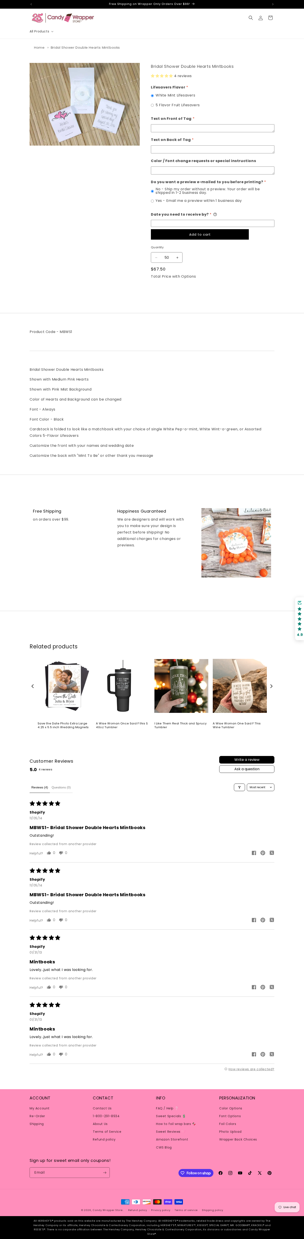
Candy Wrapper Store (107, 1210)
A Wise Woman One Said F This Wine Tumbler (237, 726)
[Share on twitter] (271, 853)
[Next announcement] (273, 4)
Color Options (230, 1108)
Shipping (37, 1123)
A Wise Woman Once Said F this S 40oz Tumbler (122, 726)
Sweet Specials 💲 (171, 1116)
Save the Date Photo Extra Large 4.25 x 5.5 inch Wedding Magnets (63, 726)
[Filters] (239, 787)
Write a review (246, 759)
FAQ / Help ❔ (167, 1108)
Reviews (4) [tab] (39, 787)
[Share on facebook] (254, 853)
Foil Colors (227, 1123)
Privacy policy (160, 1210)
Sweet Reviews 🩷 (170, 1131)
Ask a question (246, 769)
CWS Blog (164, 1147)
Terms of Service (107, 1131)
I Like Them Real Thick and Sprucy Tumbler (180, 726)
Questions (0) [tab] (61, 787)
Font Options (230, 1116)
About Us (100, 1123)
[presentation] (33, 686)
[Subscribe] (104, 1172)
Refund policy (104, 1139)
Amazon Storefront (172, 1139)
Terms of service (186, 1210)
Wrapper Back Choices (238, 1139)
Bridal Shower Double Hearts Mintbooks (85, 47)
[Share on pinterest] (262, 853)
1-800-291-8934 (106, 1116)
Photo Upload (230, 1131)
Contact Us (102, 1108)
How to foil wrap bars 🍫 (176, 1123)
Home (39, 47)
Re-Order (37, 1116)
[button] (41, 31)
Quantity (157, 247)
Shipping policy (212, 1210)
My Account (40, 1108)
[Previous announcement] (31, 4)
